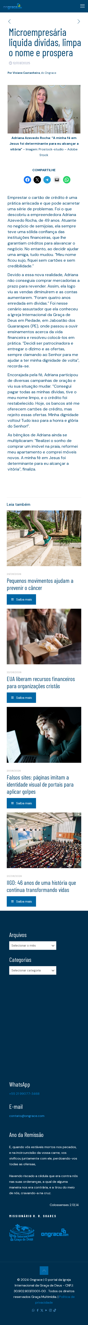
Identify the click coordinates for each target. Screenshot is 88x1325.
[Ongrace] (12, 6)
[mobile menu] (82, 6)
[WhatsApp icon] (33, 1310)
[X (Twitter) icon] (41, 1310)
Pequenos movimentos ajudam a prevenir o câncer (40, 584)
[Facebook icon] (37, 1310)
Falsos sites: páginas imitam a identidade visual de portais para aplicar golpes (40, 784)
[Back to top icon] (44, 1270)
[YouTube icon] (46, 1310)
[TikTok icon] (54, 1310)
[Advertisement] (44, 1024)
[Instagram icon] (50, 1310)
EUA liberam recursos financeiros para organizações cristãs (41, 682)
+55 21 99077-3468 (24, 1093)
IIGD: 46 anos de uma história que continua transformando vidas (41, 886)
